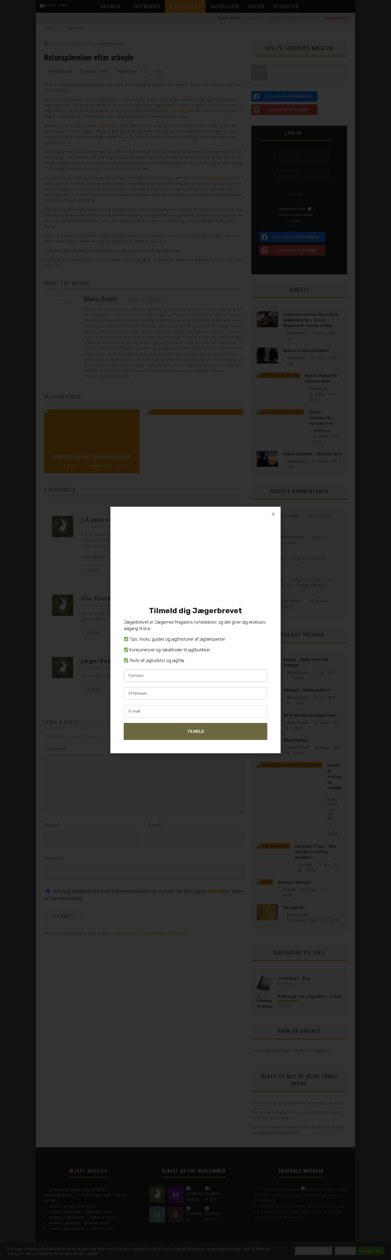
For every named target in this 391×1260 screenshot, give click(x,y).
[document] (195, 630)
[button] (273, 514)
